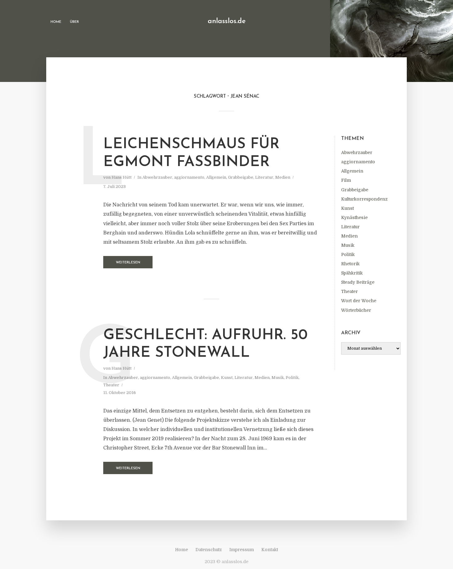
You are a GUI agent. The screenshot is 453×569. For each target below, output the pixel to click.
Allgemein (352, 171)
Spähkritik (352, 272)
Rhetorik (350, 263)
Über (74, 22)
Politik (348, 254)
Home (56, 22)
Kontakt (269, 549)
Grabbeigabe (354, 189)
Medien (349, 236)
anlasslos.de (227, 21)
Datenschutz (208, 549)
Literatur (350, 226)
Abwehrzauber (356, 152)
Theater (349, 291)
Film (346, 180)
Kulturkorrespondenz (364, 199)
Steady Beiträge (357, 282)
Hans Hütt (122, 177)
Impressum (241, 549)
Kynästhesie (354, 217)
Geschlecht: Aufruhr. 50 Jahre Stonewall (205, 344)
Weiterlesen (128, 262)
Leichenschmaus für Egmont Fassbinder (191, 153)
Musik (347, 245)
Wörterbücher (356, 310)
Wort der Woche (358, 300)
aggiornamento (358, 161)
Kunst (347, 208)
